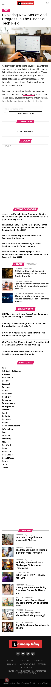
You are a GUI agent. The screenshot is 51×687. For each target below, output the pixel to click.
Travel (5, 468)
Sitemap (10, 661)
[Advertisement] (25, 178)
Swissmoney (29, 94)
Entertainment (8, 403)
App (4, 368)
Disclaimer (11, 664)
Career (5, 390)
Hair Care (6, 419)
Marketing (7, 439)
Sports (5, 461)
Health (5, 423)
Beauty (5, 381)
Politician (6, 451)
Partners (42, 664)
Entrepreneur (8, 406)
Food (4, 413)
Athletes (6, 374)
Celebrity (6, 397)
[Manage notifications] (7, 680)
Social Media (8, 458)
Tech (4, 464)
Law (4, 432)
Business (6, 387)
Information (7, 429)
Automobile (7, 377)
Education (6, 400)
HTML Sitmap (26, 668)
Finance (5, 410)
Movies (5, 442)
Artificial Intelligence (11, 371)
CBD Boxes (7, 394)
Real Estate (7, 455)
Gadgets (6, 416)
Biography (6, 384)
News (4, 448)
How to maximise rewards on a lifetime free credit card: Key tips (27, 672)
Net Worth (7, 445)
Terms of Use (38, 661)
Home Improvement (11, 426)
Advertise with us (27, 664)
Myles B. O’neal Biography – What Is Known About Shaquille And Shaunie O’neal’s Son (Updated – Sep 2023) (25, 217)
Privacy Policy (23, 661)
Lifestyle (6, 435)
